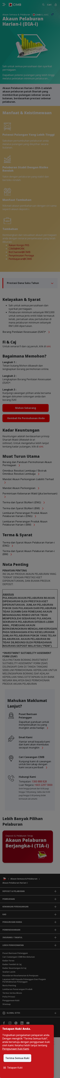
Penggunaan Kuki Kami (15, 1048)
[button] (13, 1067)
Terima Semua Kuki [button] (17, 1058)
